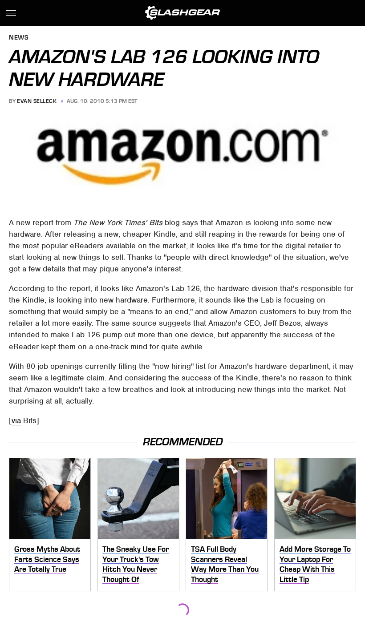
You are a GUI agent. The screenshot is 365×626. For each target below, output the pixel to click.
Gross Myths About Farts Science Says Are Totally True (47, 559)
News (18, 38)
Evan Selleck (37, 101)
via (16, 420)
